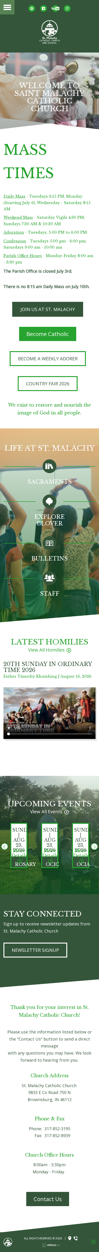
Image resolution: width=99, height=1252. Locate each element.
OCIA (83, 864)
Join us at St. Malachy (47, 309)
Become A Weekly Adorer (48, 358)
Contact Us (48, 1199)
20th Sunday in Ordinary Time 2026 (47, 667)
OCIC (52, 864)
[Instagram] (67, 8)
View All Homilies (46, 650)
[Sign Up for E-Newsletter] (31, 8)
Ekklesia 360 (51, 1245)
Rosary (25, 864)
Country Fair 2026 (47, 383)
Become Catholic (47, 334)
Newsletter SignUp (35, 950)
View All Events (46, 811)
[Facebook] (43, 8)
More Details (19, 853)
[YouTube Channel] (55, 8)
